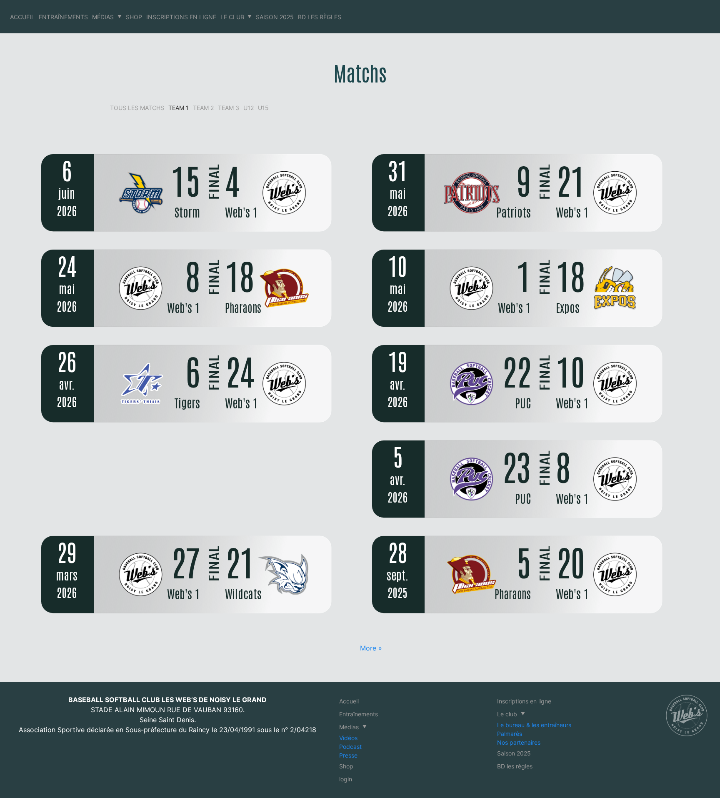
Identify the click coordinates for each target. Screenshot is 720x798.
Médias (103, 16)
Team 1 (178, 107)
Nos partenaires (518, 742)
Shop (134, 16)
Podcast (350, 746)
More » (371, 648)
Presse (348, 755)
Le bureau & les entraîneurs (534, 724)
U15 (263, 107)
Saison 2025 (275, 16)
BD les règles (319, 16)
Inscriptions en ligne (181, 16)
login (345, 779)
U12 (248, 107)
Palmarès (509, 733)
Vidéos (348, 737)
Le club (232, 16)
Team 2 (203, 107)
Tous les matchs (137, 107)
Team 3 (228, 107)
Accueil (22, 16)
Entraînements (63, 16)
